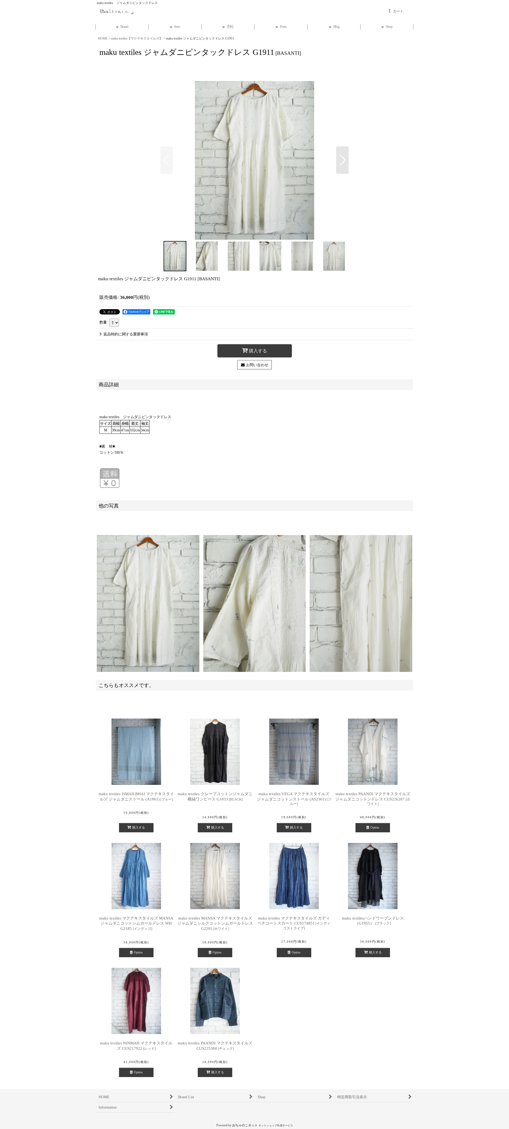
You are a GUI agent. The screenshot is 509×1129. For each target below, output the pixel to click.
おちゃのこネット (245, 1125)
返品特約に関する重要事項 (125, 334)
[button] (166, 160)
